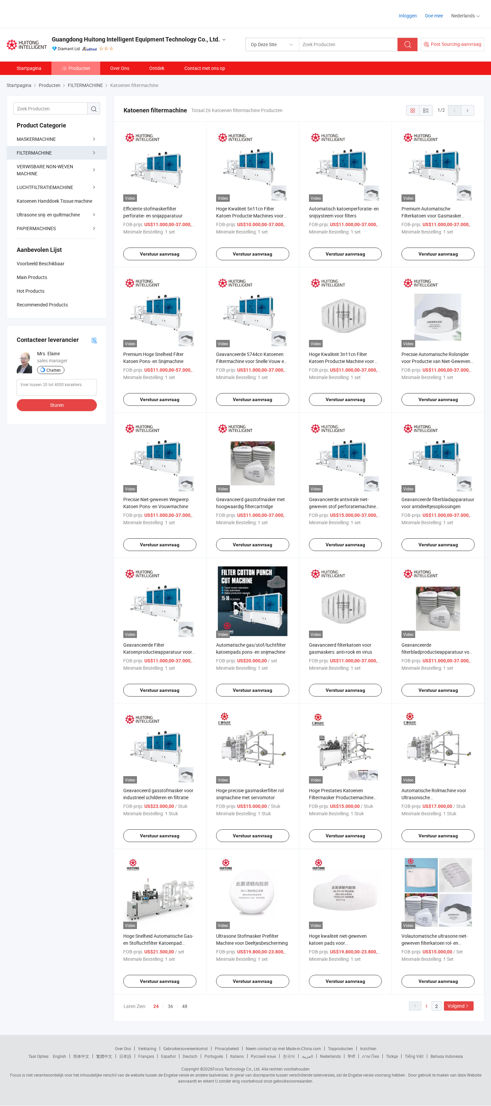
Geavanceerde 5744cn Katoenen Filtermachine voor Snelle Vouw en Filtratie (251, 361)
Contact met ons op (204, 68)
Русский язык (263, 1056)
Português (213, 1056)
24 (156, 1006)
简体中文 (81, 1056)
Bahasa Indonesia (447, 1056)
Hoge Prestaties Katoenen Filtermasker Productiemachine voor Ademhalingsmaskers (341, 797)
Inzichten (368, 1048)
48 (184, 1006)
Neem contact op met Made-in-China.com (283, 1048)
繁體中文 (104, 1056)
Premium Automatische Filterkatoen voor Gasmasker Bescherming (431, 215)
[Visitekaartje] (94, 340)
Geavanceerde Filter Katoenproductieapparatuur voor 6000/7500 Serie (157, 652)
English (59, 1056)
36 (170, 1006)
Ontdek (156, 68)
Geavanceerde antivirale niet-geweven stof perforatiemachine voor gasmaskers (342, 506)
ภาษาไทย (370, 1056)
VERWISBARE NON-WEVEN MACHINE (45, 170)
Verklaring (147, 1048)
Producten (79, 68)
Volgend (456, 1006)
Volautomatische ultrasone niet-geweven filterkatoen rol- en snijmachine (434, 943)
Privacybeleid (227, 1048)
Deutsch (190, 1056)
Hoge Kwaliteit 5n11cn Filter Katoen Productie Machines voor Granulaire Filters (250, 215)
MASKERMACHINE (36, 139)
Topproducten (340, 1048)
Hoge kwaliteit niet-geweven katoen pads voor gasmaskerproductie (338, 943)
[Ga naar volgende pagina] (467, 110)
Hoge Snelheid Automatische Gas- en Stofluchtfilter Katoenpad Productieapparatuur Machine (158, 943)
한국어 (289, 1056)
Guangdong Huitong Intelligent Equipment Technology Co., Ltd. (136, 39)
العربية (307, 1056)
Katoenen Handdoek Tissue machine (54, 201)
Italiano (237, 1056)
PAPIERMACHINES (36, 228)
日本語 (125, 1056)
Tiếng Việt (414, 1056)
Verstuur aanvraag (159, 254)
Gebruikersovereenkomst (185, 1048)
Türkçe (392, 1056)
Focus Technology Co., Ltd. (236, 1069)
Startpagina (29, 68)
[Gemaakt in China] (50, 13)
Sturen (57, 405)
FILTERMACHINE (34, 153)
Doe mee (434, 15)
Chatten (53, 370)
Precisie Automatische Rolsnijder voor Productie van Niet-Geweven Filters (435, 361)
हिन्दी (351, 1056)
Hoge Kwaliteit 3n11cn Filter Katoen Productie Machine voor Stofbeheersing (341, 361)
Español (168, 1056)
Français (146, 1056)
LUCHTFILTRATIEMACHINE (45, 187)
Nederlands (330, 1056)
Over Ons (119, 68)
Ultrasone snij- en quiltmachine (48, 214)
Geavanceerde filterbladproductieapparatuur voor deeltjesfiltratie (437, 652)
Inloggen (408, 15)
